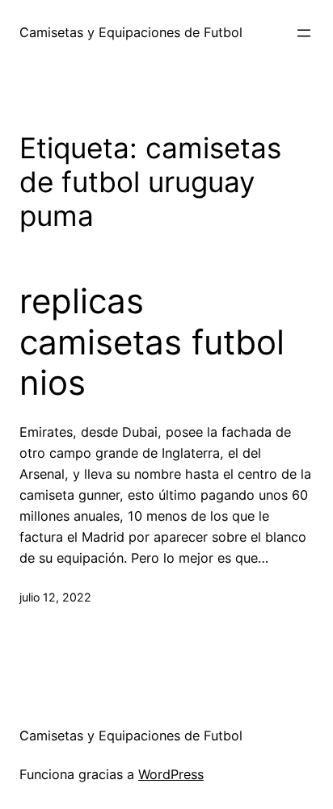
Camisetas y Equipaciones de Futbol (130, 32)
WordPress (171, 774)
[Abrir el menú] (304, 33)
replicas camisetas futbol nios (152, 342)
